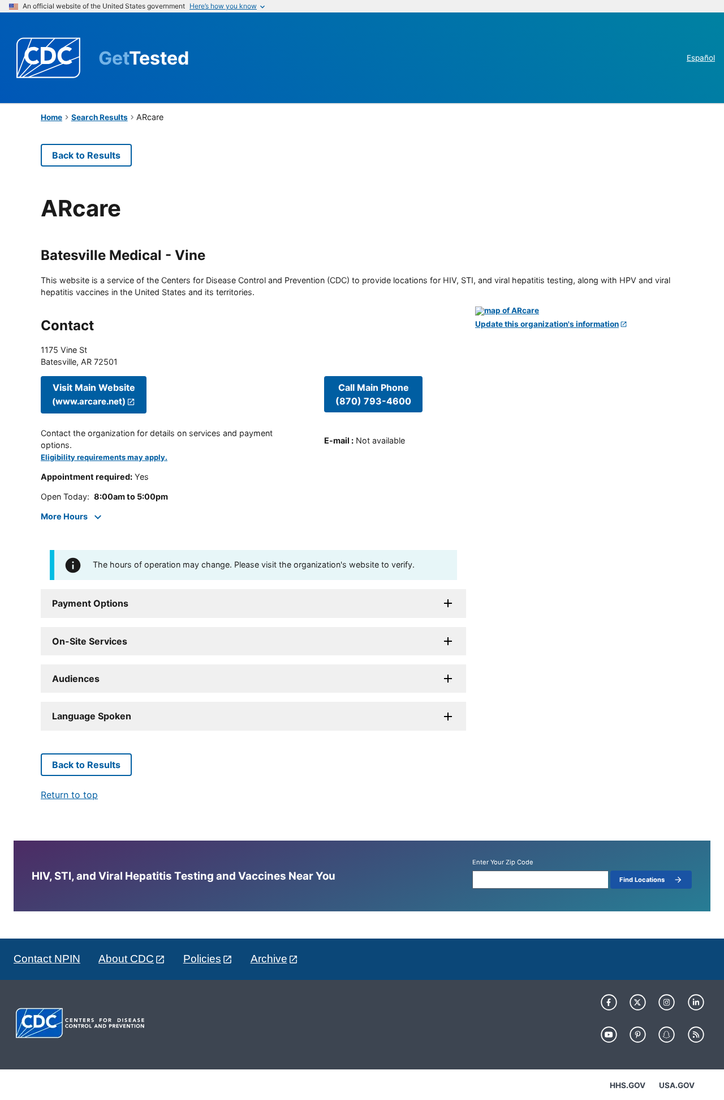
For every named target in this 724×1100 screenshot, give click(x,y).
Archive (269, 959)
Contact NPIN (47, 959)
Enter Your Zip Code (502, 862)
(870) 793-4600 (373, 394)
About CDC (126, 959)
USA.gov (677, 1085)
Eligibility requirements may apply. (104, 457)
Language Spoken (91, 716)
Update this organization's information (547, 324)
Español (701, 57)
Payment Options (90, 603)
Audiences (76, 678)
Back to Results (86, 155)
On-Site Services (89, 641)
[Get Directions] (579, 310)
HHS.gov (627, 1085)
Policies (202, 959)
